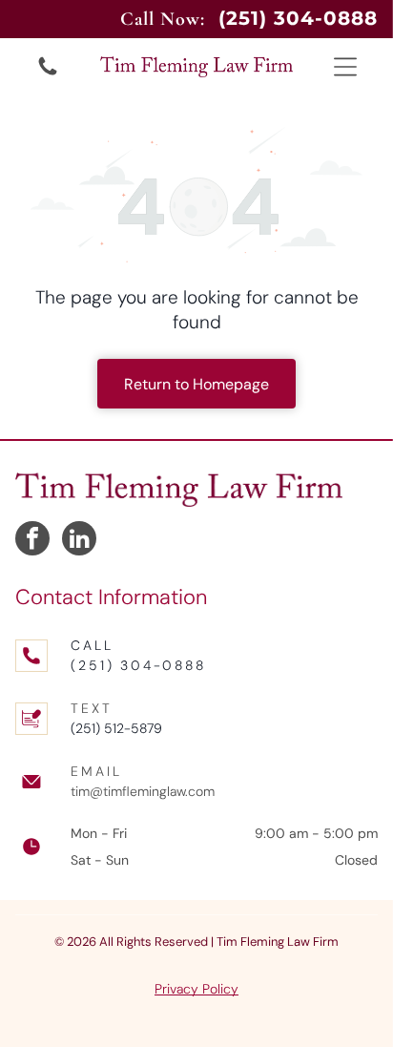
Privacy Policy (196, 988)
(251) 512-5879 (116, 728)
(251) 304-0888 (138, 665)
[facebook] (32, 540)
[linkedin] (79, 540)
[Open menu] (345, 67)
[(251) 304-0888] (47, 73)
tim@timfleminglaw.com (143, 791)
